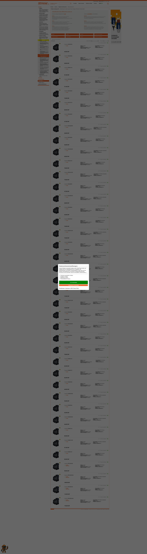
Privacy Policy (76, 288)
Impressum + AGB (69, 288)
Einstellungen (62, 288)
